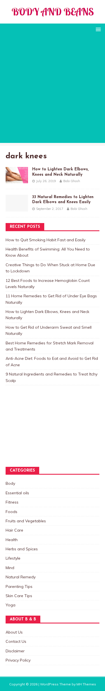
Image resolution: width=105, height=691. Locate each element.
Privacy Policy (18, 660)
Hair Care (14, 530)
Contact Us (16, 641)
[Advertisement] (52, 90)
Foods (11, 511)
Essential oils (17, 492)
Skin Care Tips (19, 595)
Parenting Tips (19, 586)
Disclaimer (15, 650)
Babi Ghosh (71, 181)
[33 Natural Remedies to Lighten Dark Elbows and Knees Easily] (17, 208)
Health (12, 539)
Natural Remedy (21, 576)
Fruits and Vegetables (26, 520)
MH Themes (86, 684)
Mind (10, 567)
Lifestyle (13, 558)
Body (10, 483)
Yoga (10, 604)
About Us (14, 632)
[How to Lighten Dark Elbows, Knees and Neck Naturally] (17, 180)
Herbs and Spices (22, 548)
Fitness (12, 502)
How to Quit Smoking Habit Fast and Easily (45, 239)
